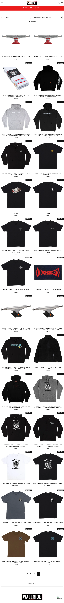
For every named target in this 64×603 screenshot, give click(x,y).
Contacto (31, 588)
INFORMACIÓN (32, 583)
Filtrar (7, 17)
